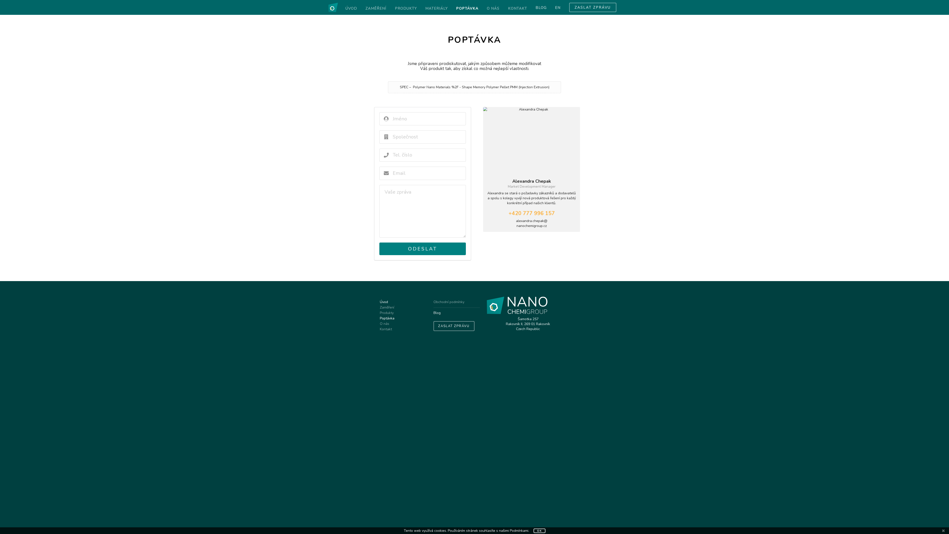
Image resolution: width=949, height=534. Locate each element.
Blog (541, 7)
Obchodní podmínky (448, 302)
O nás (493, 8)
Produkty (406, 8)
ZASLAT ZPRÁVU (593, 7)
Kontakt (517, 8)
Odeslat (422, 248)
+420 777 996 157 (532, 213)
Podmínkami (519, 530)
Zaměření (376, 8)
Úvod (351, 8)
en (558, 7)
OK (539, 531)
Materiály (436, 8)
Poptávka (467, 8)
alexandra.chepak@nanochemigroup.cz (531, 223)
